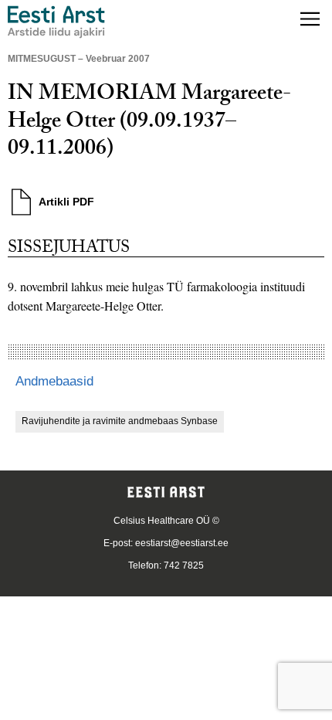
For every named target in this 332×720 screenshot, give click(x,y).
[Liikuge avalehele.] (56, 22)
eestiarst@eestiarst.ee (182, 543)
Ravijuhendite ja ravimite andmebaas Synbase (120, 421)
